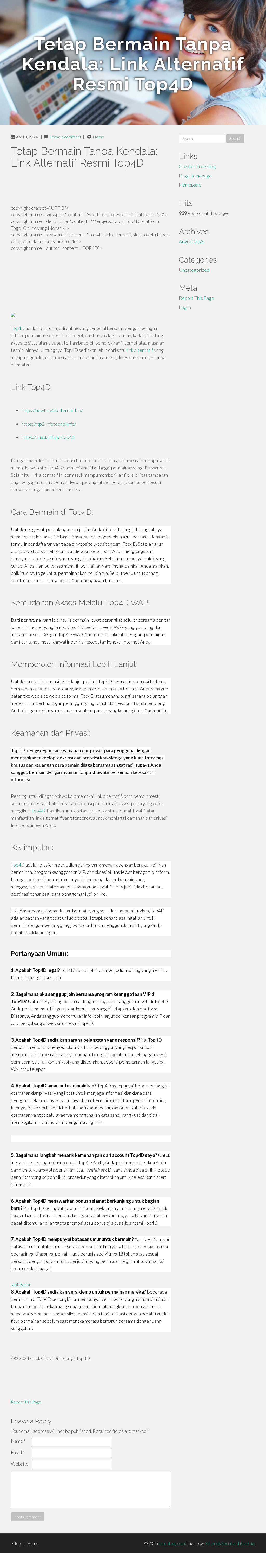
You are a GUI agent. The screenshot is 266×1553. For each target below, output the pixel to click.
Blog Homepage (195, 176)
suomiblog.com (172, 1543)
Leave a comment (65, 136)
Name (18, 1441)
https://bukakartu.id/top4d (47, 437)
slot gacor (21, 1284)
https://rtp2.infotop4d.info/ (48, 424)
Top (17, 1543)
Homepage (190, 185)
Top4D (18, 328)
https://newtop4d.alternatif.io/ (52, 410)
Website (20, 1464)
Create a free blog (197, 166)
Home (98, 136)
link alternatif (139, 350)
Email (18, 1452)
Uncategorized (194, 270)
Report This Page (26, 1401)
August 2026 (191, 241)
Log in (185, 307)
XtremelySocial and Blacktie (229, 1543)
